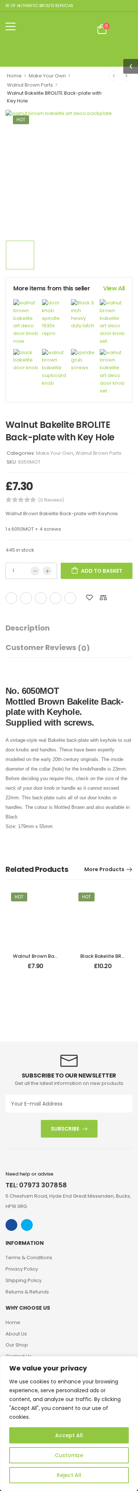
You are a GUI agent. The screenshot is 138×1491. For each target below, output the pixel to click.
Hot (21, 119)
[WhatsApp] (55, 598)
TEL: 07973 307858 (36, 1185)
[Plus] (47, 570)
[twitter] (27, 1225)
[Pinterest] (41, 598)
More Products (104, 869)
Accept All (69, 1435)
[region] (69, 1423)
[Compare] (103, 597)
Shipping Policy (24, 1280)
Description (28, 628)
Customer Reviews (48, 647)
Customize (69, 1455)
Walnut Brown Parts (30, 84)
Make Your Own (47, 75)
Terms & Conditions (29, 1257)
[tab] (35, 628)
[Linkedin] (70, 598)
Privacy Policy (22, 1268)
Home (14, 75)
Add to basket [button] (35, 969)
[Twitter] (26, 598)
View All (114, 288)
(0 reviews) (51, 499)
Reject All (69, 1475)
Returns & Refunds (27, 1291)
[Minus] (35, 570)
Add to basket (101, 571)
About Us (16, 1333)
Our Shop (17, 1344)
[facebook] (11, 1225)
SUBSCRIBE (65, 1128)
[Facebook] (11, 598)
